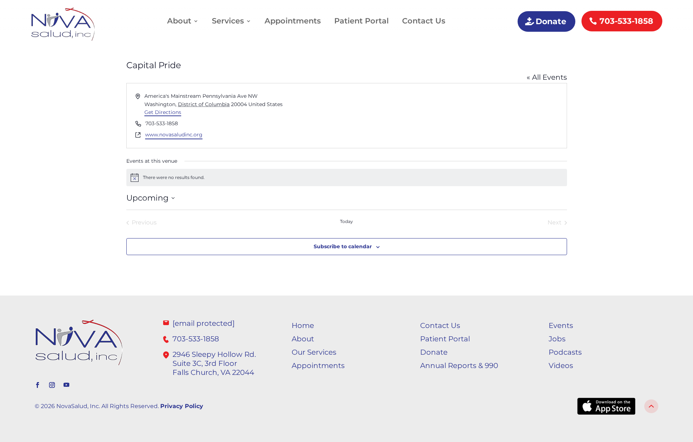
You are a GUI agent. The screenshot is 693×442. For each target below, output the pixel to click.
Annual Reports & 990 (459, 365)
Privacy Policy (181, 406)
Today (346, 221)
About (179, 20)
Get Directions (162, 112)
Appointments (293, 20)
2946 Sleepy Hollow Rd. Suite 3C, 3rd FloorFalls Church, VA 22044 (214, 363)
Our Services (314, 352)
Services (228, 20)
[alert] (346, 177)
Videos (561, 365)
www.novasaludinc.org (173, 134)
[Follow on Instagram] (52, 385)
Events (561, 325)
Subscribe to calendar (343, 246)
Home (303, 325)
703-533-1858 (626, 21)
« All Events (547, 77)
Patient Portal (361, 20)
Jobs (557, 338)
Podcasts (565, 352)
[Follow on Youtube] (66, 385)
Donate (551, 21)
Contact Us (423, 20)
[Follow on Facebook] (37, 385)
